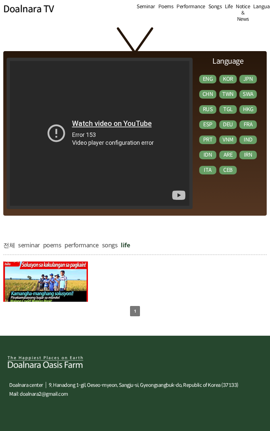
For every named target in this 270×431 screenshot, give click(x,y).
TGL (228, 109)
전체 (9, 245)
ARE (228, 154)
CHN (207, 94)
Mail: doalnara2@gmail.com (38, 394)
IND (248, 139)
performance (82, 245)
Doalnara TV (28, 9)
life (125, 245)
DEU (228, 124)
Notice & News (243, 12)
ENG (208, 79)
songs (110, 245)
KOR (228, 79)
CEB (228, 170)
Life (228, 6)
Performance (190, 6)
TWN (228, 94)
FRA (248, 124)
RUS (208, 109)
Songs (215, 6)
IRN (248, 154)
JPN (248, 79)
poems (52, 245)
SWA (248, 94)
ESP (207, 124)
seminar (29, 245)
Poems (166, 6)
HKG (248, 109)
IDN (207, 154)
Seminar (146, 6)
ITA (208, 170)
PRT (208, 139)
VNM (228, 139)
